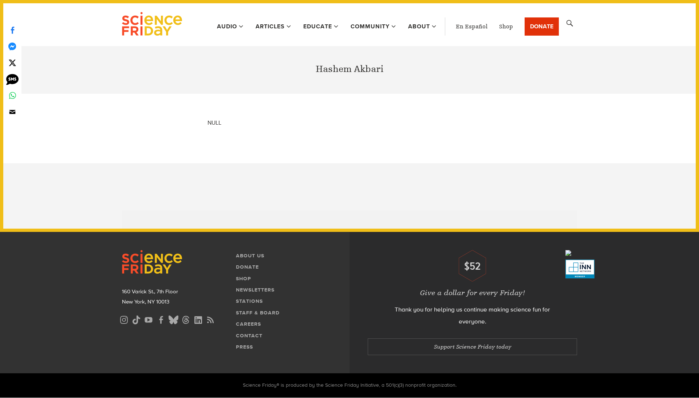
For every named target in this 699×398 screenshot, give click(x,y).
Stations (249, 301)
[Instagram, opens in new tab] (123, 318)
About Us (250, 256)
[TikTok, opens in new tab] (136, 318)
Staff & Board (258, 313)
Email (12, 112)
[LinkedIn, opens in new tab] (198, 318)
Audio (227, 26)
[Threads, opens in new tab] (185, 318)
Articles (270, 26)
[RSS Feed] (210, 318)
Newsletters (255, 290)
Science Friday (152, 24)
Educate (317, 26)
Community (370, 26)
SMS (12, 79)
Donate (541, 26)
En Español (471, 26)
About (419, 26)
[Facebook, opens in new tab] (160, 318)
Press (244, 347)
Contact (249, 336)
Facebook (12, 30)
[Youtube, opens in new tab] (148, 318)
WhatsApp (12, 95)
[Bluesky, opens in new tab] (173, 318)
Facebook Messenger (12, 46)
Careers (248, 324)
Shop (506, 26)
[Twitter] (12, 63)
